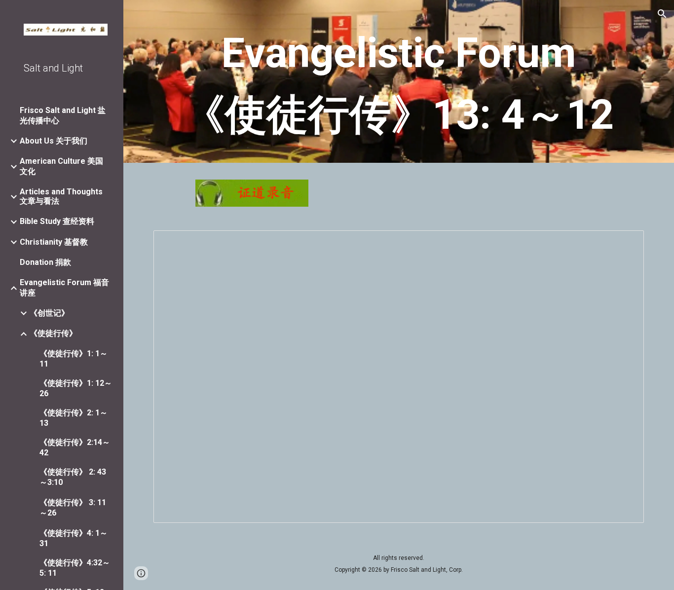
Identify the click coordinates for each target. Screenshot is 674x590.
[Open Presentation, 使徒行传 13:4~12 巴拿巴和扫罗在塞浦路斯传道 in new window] (625, 243)
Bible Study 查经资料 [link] (57, 221)
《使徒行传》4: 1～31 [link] (73, 538)
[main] (398, 84)
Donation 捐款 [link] (45, 262)
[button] (662, 14)
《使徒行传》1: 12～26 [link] (75, 388)
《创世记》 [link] (49, 313)
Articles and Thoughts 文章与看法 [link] (61, 196)
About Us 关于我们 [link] (53, 141)
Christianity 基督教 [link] (54, 242)
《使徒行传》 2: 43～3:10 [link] (72, 477)
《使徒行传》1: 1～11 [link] (73, 359)
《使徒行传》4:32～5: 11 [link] (74, 568)
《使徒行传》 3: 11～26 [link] (72, 507)
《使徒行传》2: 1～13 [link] (73, 418)
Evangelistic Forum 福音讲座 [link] (64, 287)
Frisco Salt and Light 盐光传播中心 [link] (63, 115)
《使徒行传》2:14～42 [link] (74, 447)
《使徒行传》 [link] (53, 333)
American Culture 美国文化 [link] (61, 166)
